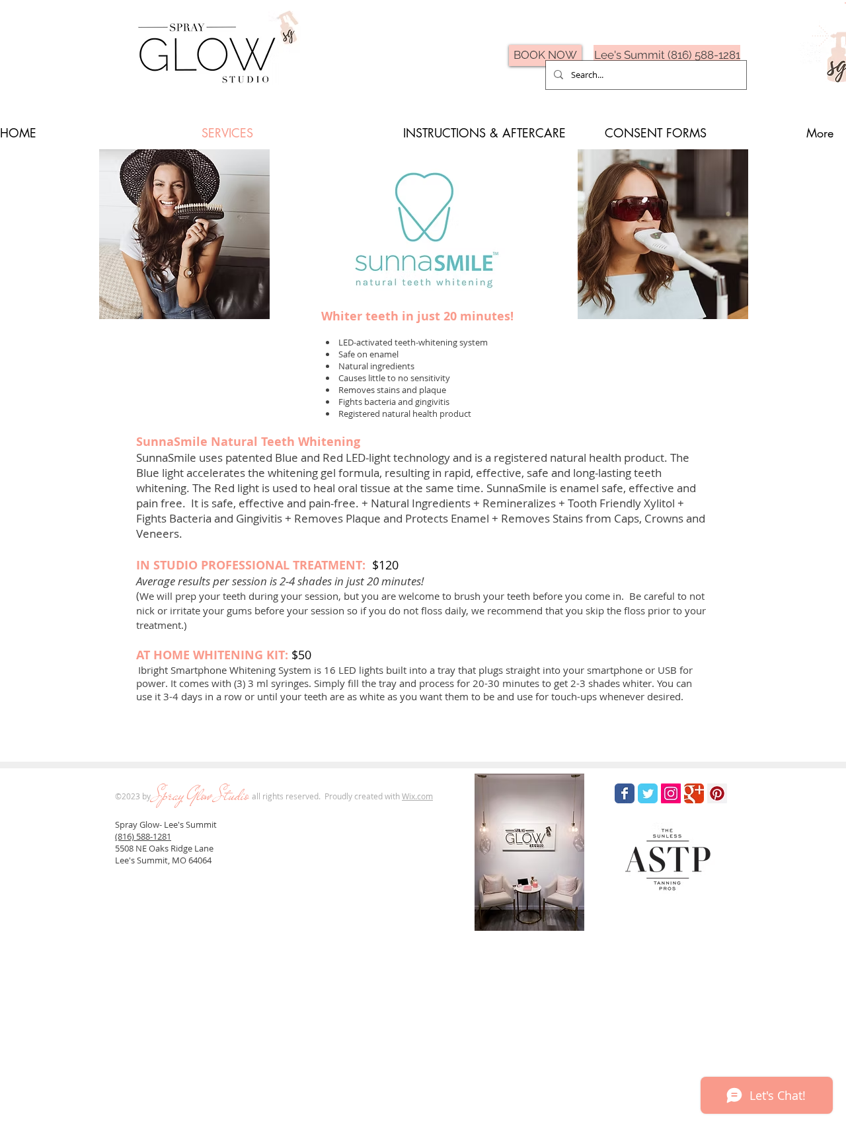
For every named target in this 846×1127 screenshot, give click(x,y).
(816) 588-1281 (143, 836)
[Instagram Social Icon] (671, 793)
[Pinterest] (717, 793)
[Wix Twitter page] (648, 793)
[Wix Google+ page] (694, 793)
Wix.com (417, 796)
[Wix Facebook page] (624, 793)
